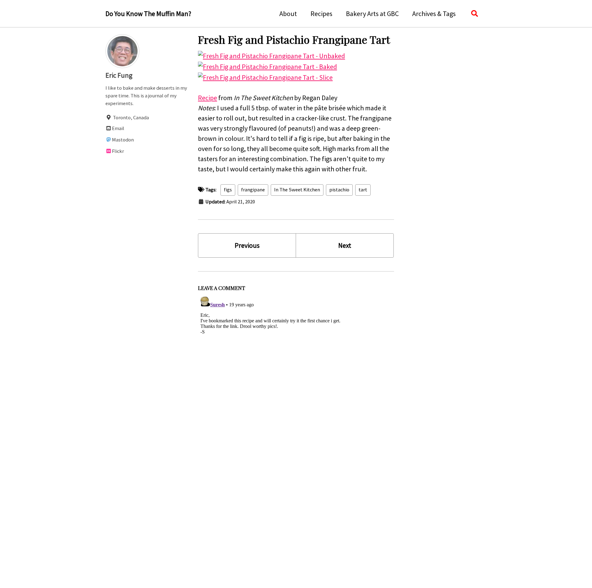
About (288, 13)
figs (228, 189)
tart (363, 189)
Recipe (207, 97)
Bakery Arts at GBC (372, 13)
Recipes (321, 13)
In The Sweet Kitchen (297, 189)
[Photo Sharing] (271, 55)
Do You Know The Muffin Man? (148, 13)
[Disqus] (296, 371)
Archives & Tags (434, 13)
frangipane (253, 189)
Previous (247, 245)
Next (344, 245)
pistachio (339, 189)
